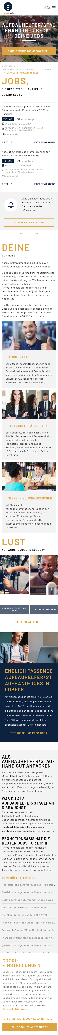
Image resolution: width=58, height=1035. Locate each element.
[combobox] (29, 622)
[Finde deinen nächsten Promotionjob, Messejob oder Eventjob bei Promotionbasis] (8, 8)
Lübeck (46, 69)
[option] (29, 125)
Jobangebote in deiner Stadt (20, 69)
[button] (44, 7)
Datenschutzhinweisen (16, 1008)
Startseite (8, 65)
